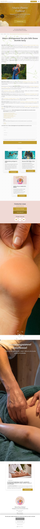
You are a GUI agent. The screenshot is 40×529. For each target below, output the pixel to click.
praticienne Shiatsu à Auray (9, 90)
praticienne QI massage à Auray (31, 94)
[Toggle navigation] (38, 1)
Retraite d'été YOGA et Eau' (28, 161)
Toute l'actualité (27, 489)
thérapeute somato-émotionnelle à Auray (30, 45)
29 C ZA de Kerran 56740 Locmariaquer (20, 30)
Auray (5, 122)
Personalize (20, 524)
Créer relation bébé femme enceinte (9, 113)
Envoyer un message (20, 208)
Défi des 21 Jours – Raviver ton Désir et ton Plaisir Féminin (19, 482)
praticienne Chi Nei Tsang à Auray (29, 81)
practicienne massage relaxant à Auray (11, 98)
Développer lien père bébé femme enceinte (10, 114)
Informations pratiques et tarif (11, 162)
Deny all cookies (20, 521)
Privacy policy (20, 526)
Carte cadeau (19, 212)
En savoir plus (13, 171)
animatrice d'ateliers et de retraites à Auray (29, 101)
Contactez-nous (20, 21)
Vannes (5, 123)
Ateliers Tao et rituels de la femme (19, 187)
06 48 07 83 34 (20, 17)
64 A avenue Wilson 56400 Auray (20, 29)
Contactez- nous (33, 1)
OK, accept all (20, 518)
